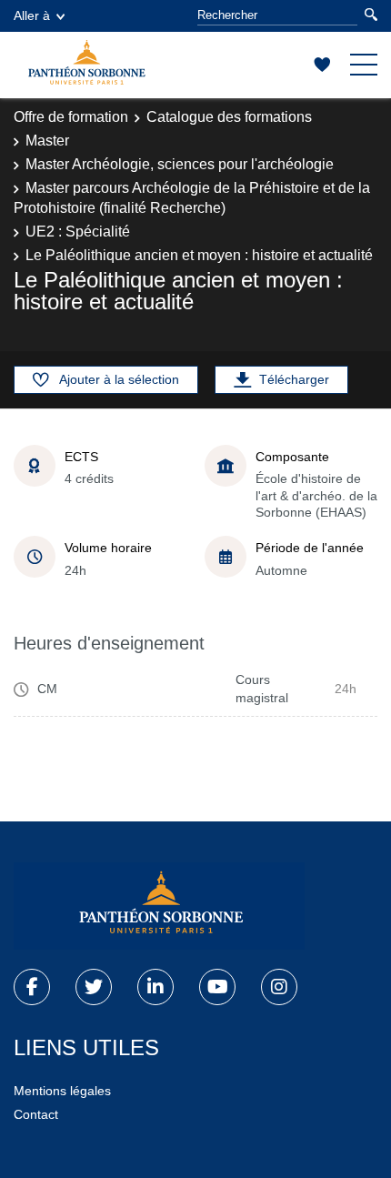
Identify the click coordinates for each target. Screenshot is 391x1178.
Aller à (32, 15)
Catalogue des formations (229, 117)
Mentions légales (62, 1090)
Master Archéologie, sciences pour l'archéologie (179, 164)
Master (47, 140)
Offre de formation (71, 117)
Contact (36, 1114)
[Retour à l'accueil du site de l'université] (159, 906)
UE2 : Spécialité (77, 231)
